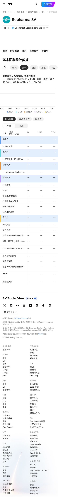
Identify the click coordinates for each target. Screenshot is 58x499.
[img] (44, 28)
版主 (4, 461)
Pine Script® (8, 427)
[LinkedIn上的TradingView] (30, 305)
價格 (32, 352)
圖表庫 (33, 467)
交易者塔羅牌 (35, 424)
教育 (4, 473)
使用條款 (34, 435)
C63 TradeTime (37, 427)
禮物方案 (34, 358)
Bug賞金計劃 (35, 453)
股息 (4, 404)
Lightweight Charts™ (39, 470)
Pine (4, 375)
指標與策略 (7, 484)
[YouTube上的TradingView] (17, 305)
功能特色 (34, 349)
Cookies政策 (35, 444)
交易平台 (34, 476)
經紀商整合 (35, 487)
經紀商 (33, 370)
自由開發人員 (8, 490)
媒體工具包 (35, 413)
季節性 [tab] (45, 50)
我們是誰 (34, 398)
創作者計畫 (7, 455)
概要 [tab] (5, 50)
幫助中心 (34, 407)
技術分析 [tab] (34, 50)
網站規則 (6, 458)
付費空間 (6, 493)
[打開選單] (4, 4)
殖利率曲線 (7, 418)
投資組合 (6, 415)
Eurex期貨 (34, 387)
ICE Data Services (21, 318)
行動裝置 (6, 435)
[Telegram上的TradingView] (37, 305)
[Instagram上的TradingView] (24, 305)
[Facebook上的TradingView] (11, 305)
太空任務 (34, 401)
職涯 (32, 410)
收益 (4, 401)
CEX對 (5, 370)
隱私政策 (34, 441)
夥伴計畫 (34, 490)
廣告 (32, 484)
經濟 (4, 398)
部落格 (33, 404)
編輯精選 (6, 476)
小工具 (33, 464)
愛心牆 (5, 450)
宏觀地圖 (6, 424)
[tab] (14, 67)
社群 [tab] (24, 50)
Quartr (40, 334)
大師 (4, 487)
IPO (4, 407)
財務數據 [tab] (14, 50)
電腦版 (5, 438)
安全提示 (34, 450)
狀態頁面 (34, 456)
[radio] (9, 126)
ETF (4, 361)
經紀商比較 (35, 372)
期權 (4, 421)
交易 (4, 470)
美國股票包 (35, 390)
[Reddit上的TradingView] (50, 305)
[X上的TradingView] (4, 305)
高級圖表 (34, 473)
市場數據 (34, 355)
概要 (32, 367)
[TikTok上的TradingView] (43, 305)
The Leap (34, 375)
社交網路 (6, 447)
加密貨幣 (6, 367)
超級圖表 (6, 349)
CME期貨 (34, 384)
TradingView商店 (37, 421)
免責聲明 (34, 438)
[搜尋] (36, 4)
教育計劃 (34, 493)
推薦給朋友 (7, 452)
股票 (4, 358)
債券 (4, 364)
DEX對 (5, 372)
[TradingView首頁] (10, 4)
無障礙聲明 (35, 447)
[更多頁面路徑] (11, 12)
